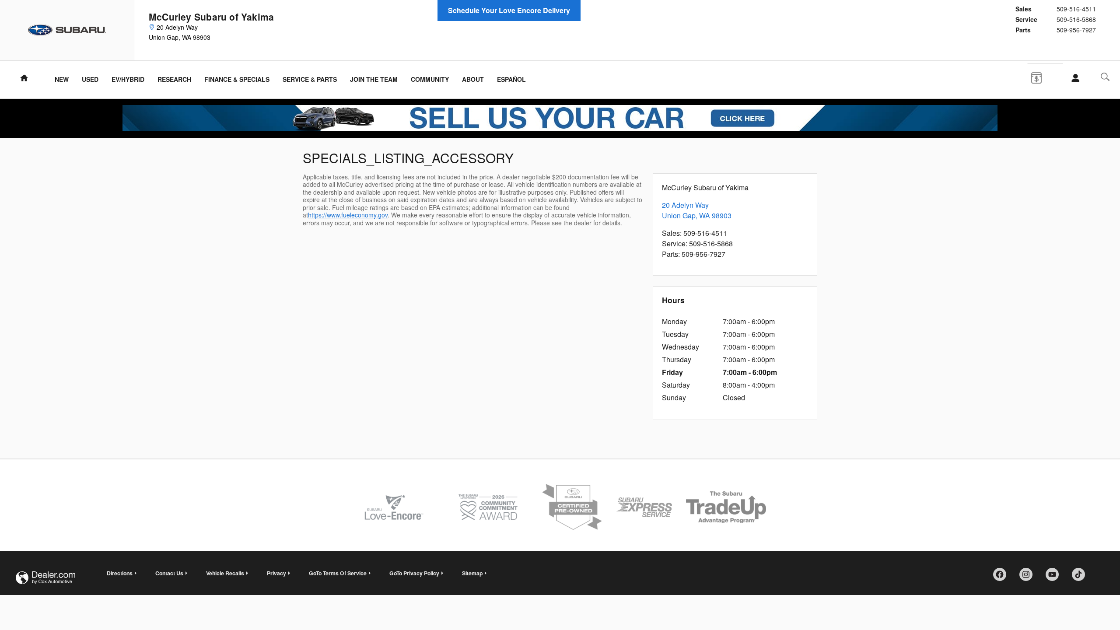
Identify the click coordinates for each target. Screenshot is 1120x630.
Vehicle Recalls (225, 573)
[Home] (67, 30)
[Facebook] (1002, 577)
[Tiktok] (1081, 577)
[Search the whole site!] (1105, 76)
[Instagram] (1029, 577)
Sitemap (472, 573)
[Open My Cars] (1073, 78)
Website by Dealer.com (45, 577)
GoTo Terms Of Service (338, 573)
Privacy (276, 573)
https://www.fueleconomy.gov (348, 214)
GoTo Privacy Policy (414, 573)
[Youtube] (1055, 577)
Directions (120, 573)
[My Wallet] (1043, 77)
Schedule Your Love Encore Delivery (509, 10)
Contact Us (169, 573)
